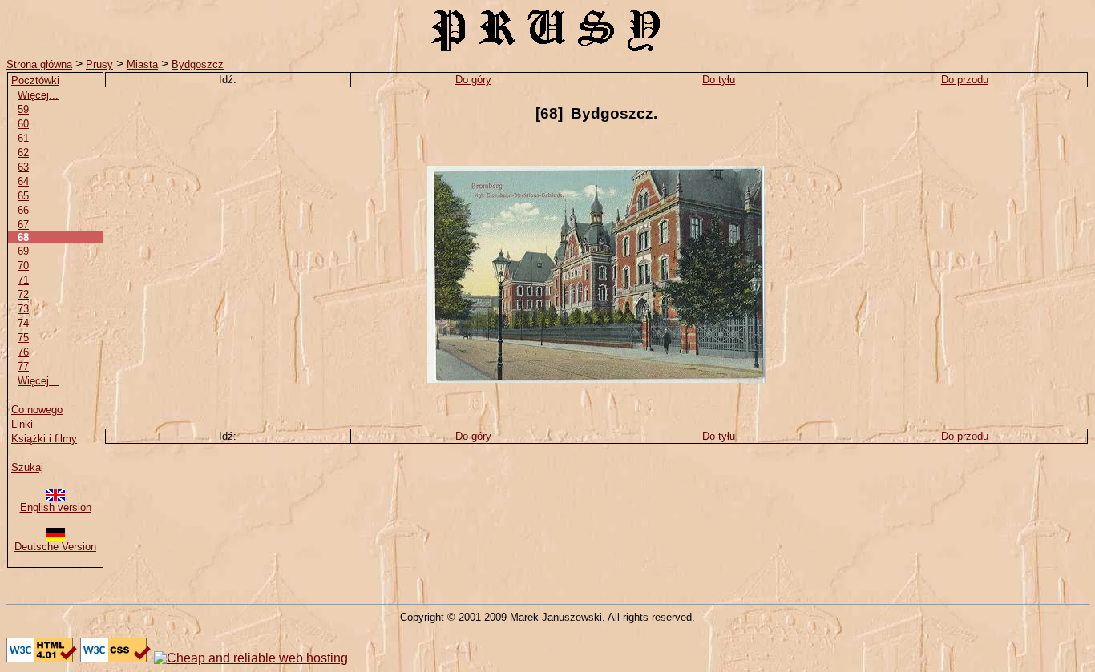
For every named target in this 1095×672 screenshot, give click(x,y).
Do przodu (964, 80)
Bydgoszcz (198, 64)
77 (23, 366)
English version (55, 507)
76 (23, 352)
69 (23, 251)
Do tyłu (718, 80)
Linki (22, 424)
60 (23, 124)
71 (23, 280)
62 (23, 153)
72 (23, 294)
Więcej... (38, 95)
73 (23, 309)
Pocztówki (35, 80)
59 (23, 109)
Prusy (99, 64)
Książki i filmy (44, 439)
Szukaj (27, 467)
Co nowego (37, 410)
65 (23, 196)
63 (23, 167)
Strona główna (39, 64)
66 (23, 210)
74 (23, 323)
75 (23, 338)
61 (23, 138)
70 (23, 266)
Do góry (473, 80)
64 (23, 181)
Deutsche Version (55, 547)
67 (23, 225)
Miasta (142, 64)
